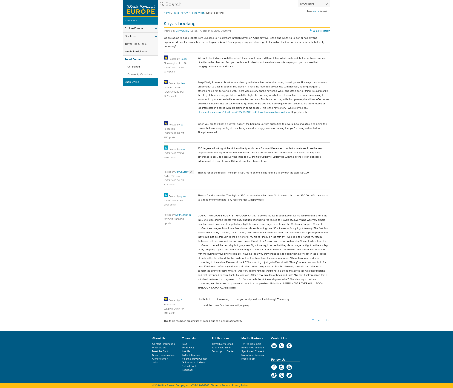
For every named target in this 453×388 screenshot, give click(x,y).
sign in (316, 11)
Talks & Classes (191, 355)
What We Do (159, 347)
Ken (182, 83)
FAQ (184, 344)
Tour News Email (221, 347)
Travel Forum (180, 12)
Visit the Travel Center (194, 358)
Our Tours (130, 36)
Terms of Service (220, 385)
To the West (197, 12)
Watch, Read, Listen (136, 51)
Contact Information (163, 344)
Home (167, 12)
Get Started (133, 66)
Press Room (248, 358)
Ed (181, 124)
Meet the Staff (160, 351)
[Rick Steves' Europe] (140, 8)
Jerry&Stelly (182, 31)
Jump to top (322, 320)
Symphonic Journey (252, 355)
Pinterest (282, 375)
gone (183, 149)
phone (282, 346)
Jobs (155, 362)
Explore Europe (134, 28)
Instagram (282, 367)
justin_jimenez (183, 214)
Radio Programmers (253, 347)
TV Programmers (251, 344)
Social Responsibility (164, 355)
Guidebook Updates (194, 362)
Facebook (274, 367)
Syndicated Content (252, 351)
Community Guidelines (139, 74)
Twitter (289, 375)
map (289, 346)
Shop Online (132, 82)
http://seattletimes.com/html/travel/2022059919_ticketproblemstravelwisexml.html (244, 112)
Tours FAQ (188, 347)
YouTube (289, 367)
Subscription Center (223, 351)
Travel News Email (222, 344)
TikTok (274, 375)
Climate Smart (160, 358)
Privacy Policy (240, 385)
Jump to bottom (321, 31)
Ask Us (186, 351)
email (274, 346)
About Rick (131, 20)
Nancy (183, 59)
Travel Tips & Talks (136, 44)
